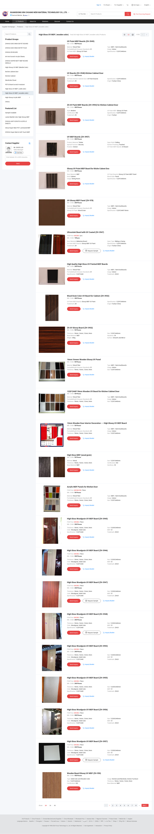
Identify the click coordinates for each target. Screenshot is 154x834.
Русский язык (55, 821)
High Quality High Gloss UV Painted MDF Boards (87, 264)
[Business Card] (29, 143)
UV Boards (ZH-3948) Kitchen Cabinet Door (85, 73)
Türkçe (114, 821)
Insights (130, 819)
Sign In (99, 5)
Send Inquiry (74, 56)
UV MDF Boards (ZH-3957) (78, 137)
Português (39, 821)
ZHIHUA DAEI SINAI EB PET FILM (16, 48)
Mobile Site (122, 819)
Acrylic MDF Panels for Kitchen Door (82, 487)
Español (31, 821)
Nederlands (77, 821)
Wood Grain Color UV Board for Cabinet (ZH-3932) (88, 296)
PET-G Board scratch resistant (15, 84)
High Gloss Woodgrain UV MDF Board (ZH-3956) (87, 709)
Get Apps (136, 5)
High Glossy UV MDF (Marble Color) (16, 67)
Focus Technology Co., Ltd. (63, 825)
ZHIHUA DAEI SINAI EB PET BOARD (16, 44)
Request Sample (93, 251)
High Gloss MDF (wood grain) (79, 455)
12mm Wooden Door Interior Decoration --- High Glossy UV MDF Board (97, 423)
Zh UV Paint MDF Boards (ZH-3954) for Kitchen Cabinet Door (92, 105)
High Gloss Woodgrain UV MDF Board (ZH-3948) (87, 614)
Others (7, 102)
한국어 (91, 821)
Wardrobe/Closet (10, 80)
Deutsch (70, 821)
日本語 (97, 821)
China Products (36, 819)
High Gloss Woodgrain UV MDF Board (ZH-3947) (87, 582)
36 (50, 805)
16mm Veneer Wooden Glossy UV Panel (84, 359)
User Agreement (88, 825)
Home (7, 21)
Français (46, 821)
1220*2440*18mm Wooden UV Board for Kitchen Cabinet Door (93, 391)
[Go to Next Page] (147, 34)
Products (21, 21)
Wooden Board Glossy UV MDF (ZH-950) (84, 773)
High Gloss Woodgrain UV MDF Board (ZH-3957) (87, 741)
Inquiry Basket (89, 56)
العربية (85, 821)
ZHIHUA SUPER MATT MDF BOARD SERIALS (16, 62)
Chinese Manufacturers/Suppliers (52, 819)
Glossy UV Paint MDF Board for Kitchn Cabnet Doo (88, 168)
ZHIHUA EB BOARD (11, 52)
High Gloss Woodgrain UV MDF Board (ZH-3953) (87, 646)
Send (17, 164)
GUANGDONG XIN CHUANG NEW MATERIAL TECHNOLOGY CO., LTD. (38, 12)
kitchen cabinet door (11, 72)
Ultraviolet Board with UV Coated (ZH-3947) (85, 232)
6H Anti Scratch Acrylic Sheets (15, 56)
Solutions (45, 21)
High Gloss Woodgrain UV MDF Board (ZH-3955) (87, 678)
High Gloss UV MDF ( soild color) (15, 89)
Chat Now (19, 152)
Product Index (113, 819)
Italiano (63, 821)
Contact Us (70, 21)
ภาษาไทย (108, 821)
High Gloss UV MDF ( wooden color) (16, 93)
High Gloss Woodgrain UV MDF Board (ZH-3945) (87, 519)
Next (144, 805)
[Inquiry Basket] (128, 5)
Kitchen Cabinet (10, 76)
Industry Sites (90, 819)
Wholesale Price (79, 819)
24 (46, 805)
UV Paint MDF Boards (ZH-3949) (80, 41)
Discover (57, 21)
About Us (33, 21)
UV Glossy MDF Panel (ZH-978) (80, 200)
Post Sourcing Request (143, 14)
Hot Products (25, 819)
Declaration (98, 825)
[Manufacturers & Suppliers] (15, 4)
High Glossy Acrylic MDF (13, 97)
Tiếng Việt (122, 821)
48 (55, 805)
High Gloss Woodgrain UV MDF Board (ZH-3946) (87, 550)
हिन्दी (102, 821)
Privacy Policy (108, 825)
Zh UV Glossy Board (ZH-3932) (80, 328)
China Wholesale (68, 819)
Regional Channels (101, 819)
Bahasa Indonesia (132, 821)
